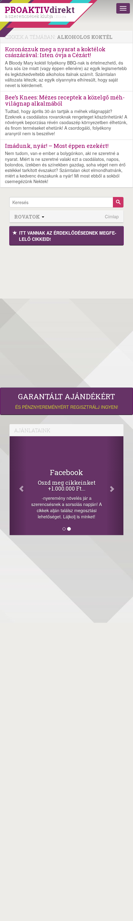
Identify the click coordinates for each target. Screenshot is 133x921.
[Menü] (123, 8)
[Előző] (18, 485)
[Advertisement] (66, 315)
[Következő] (114, 485)
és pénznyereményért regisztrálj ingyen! (66, 401)
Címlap (112, 216)
